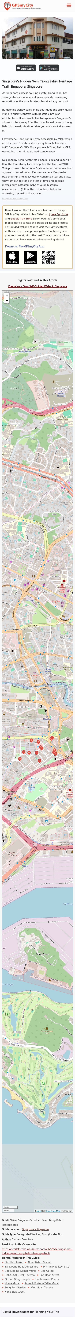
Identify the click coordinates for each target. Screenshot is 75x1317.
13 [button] (29, 752)
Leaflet (38, 1210)
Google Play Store (21, 219)
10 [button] (54, 750)
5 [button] (41, 748)
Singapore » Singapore (35, 1229)
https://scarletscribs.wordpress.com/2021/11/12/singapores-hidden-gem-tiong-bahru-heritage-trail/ (37, 1251)
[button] (6, 295)
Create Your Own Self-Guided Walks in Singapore (37, 286)
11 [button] (39, 760)
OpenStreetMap (52, 1210)
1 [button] (31, 740)
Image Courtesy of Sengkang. (15, 198)
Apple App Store (58, 214)
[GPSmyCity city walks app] (22, 6)
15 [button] (20, 758)
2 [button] (38, 741)
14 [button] (23, 752)
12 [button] (36, 752)
